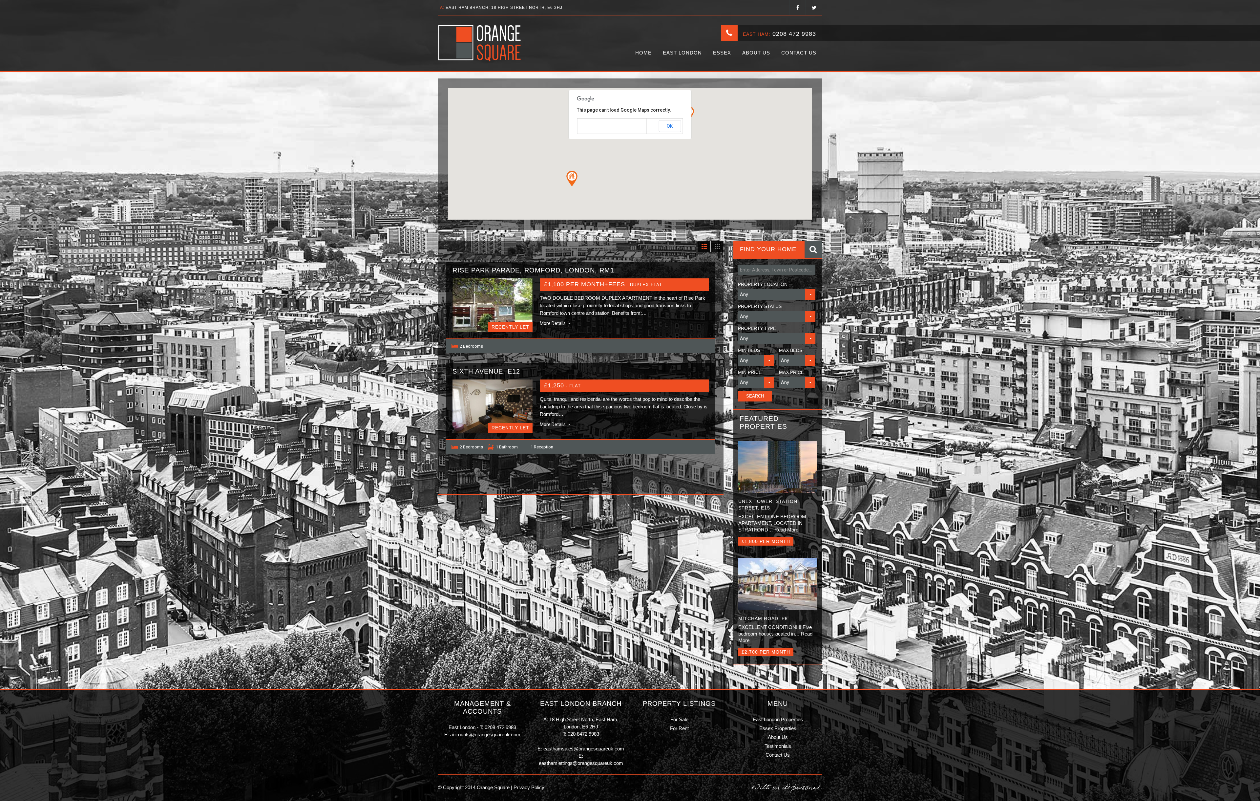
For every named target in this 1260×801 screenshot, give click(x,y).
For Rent (679, 728)
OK (670, 126)
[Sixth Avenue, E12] (492, 406)
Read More (786, 529)
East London (682, 52)
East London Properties (778, 719)
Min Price (750, 372)
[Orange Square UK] (480, 43)
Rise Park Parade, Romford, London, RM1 (533, 270)
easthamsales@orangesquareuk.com (583, 748)
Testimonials (778, 746)
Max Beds (790, 350)
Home (643, 52)
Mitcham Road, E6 (763, 618)
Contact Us (798, 52)
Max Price (791, 372)
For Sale (679, 719)
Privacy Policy (528, 787)
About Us (756, 52)
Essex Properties (777, 728)
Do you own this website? (602, 126)
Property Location (763, 284)
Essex (722, 52)
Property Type (757, 328)
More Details (553, 323)
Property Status (760, 306)
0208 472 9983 (794, 34)
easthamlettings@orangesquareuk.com (581, 763)
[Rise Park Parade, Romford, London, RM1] (492, 305)
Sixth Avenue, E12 (486, 371)
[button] (572, 178)
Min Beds (749, 350)
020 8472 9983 (583, 734)
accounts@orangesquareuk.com (485, 734)
